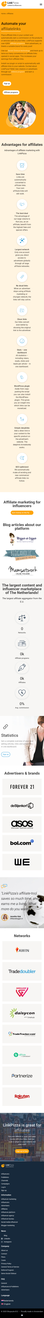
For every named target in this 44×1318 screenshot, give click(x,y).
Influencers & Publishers (10, 1286)
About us (4, 1250)
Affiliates (4, 1209)
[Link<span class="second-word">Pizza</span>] (4, 4)
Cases (3, 1260)
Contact (4, 1254)
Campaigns (5, 1184)
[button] (41, 4)
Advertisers (5, 1206)
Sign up (4, 1190)
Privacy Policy (6, 1264)
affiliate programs (17, 43)
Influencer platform (8, 1212)
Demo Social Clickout (8, 1273)
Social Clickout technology (19, 51)
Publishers (5, 1177)
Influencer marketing (8, 1199)
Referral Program (7, 1270)
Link (13, 2)
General (4, 1283)
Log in (3, 1187)
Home (3, 14)
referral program (18, 72)
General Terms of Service (10, 1267)
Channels (4, 1180)
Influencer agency (7, 1215)
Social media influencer (9, 1222)
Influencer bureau (7, 1219)
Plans (3, 1257)
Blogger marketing (8, 1225)
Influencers (5, 1174)
